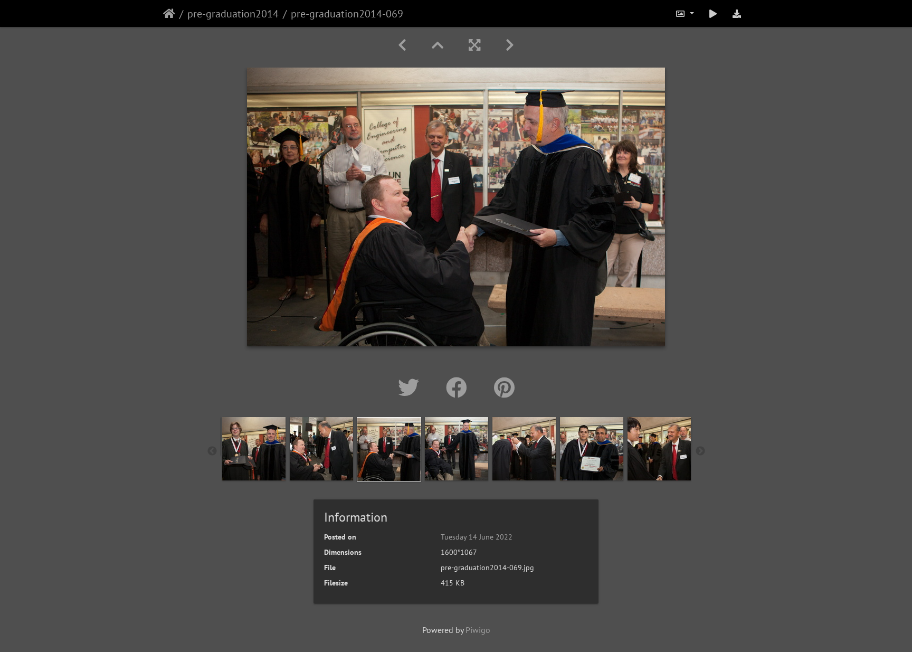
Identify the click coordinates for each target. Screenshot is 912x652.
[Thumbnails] (437, 45)
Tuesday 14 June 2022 (476, 537)
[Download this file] (737, 13)
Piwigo (478, 630)
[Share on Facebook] (459, 387)
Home (169, 14)
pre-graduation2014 (233, 14)
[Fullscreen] (474, 45)
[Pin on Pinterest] (504, 387)
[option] (254, 448)
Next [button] (700, 451)
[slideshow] (713, 13)
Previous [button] (212, 451)
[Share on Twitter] (411, 387)
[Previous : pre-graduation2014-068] (402, 45)
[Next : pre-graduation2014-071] (510, 45)
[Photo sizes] (684, 13)
